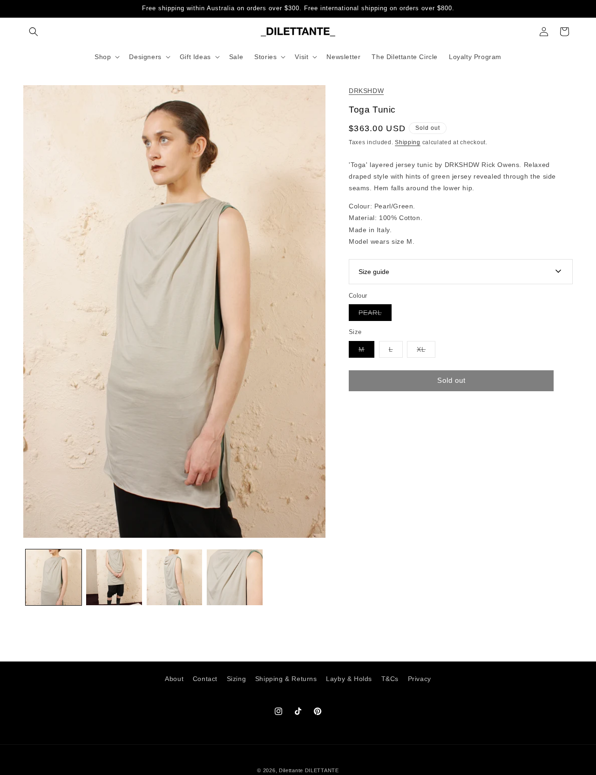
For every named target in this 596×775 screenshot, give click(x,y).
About (174, 678)
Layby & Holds (349, 678)
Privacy (419, 678)
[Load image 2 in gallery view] (114, 577)
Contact (205, 678)
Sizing (236, 678)
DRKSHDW (366, 90)
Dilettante (291, 770)
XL (426, 351)
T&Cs (390, 678)
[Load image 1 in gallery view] (53, 577)
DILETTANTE (322, 770)
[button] (33, 31)
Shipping (407, 142)
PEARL (375, 314)
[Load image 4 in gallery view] (235, 577)
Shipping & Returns (286, 678)
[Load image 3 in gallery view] (175, 577)
